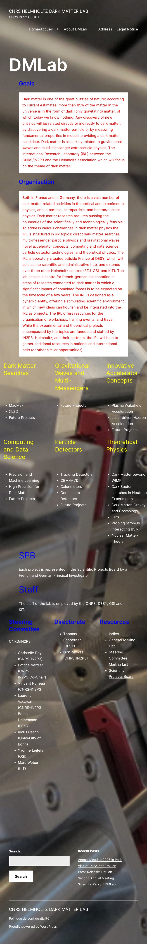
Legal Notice (127, 29)
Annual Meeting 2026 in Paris (100, 860)
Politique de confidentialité (29, 918)
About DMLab (75, 29)
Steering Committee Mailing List (118, 658)
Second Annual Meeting (96, 878)
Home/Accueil (41, 29)
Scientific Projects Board (98, 569)
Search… (16, 851)
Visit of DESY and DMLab (97, 866)
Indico (114, 634)
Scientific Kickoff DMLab (97, 884)
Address (105, 29)
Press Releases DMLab (95, 872)
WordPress (48, 926)
